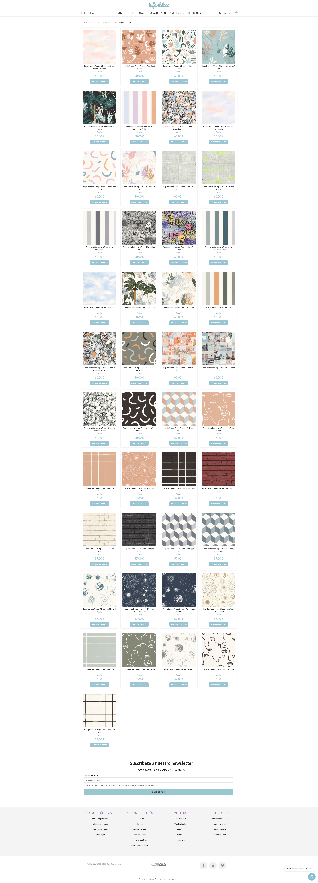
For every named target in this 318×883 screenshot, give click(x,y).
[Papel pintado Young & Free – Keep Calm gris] (99, 650)
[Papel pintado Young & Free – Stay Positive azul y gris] (218, 228)
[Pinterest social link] (222, 865)
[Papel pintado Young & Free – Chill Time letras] (218, 167)
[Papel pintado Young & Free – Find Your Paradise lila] (218, 107)
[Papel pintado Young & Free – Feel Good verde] (179, 47)
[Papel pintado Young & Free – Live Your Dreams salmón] (139, 469)
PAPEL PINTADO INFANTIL (99, 22)
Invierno (180, 834)
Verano (180, 829)
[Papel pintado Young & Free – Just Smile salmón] (218, 409)
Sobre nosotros (140, 840)
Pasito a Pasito (220, 829)
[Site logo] (159, 5)
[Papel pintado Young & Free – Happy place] (218, 348)
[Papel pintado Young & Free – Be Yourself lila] (139, 167)
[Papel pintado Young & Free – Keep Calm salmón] (99, 469)
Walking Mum (220, 824)
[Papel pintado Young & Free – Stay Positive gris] (99, 228)
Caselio (99, 72)
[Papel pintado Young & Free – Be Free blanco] (99, 529)
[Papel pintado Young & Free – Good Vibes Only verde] (139, 348)
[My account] (220, 13)
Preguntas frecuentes (140, 845)
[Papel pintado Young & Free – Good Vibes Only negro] (139, 409)
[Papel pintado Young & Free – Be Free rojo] (218, 469)
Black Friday (180, 818)
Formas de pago (140, 829)
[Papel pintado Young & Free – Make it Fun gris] (139, 228)
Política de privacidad (100, 818)
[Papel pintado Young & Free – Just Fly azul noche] (179, 590)
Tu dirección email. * (91, 775)
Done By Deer (220, 834)
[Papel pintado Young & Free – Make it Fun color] (179, 228)
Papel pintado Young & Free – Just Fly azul (99, 609)
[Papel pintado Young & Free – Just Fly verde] (179, 650)
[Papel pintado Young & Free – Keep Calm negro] (179, 469)
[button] (99, 81)
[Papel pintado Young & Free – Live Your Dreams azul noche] (139, 590)
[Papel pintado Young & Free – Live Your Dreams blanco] (218, 590)
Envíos (140, 824)
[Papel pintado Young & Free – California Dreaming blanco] (99, 409)
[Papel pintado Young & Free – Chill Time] (179, 167)
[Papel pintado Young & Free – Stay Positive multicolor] (139, 107)
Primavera (180, 840)
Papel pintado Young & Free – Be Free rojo (218, 488)
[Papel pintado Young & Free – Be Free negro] (139, 529)
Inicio (83, 22)
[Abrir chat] (312, 877)
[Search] (225, 13)
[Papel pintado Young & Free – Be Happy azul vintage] (218, 529)
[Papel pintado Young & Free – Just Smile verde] (139, 650)
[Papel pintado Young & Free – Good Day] (179, 348)
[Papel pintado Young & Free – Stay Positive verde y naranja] (218, 288)
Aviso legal (100, 834)
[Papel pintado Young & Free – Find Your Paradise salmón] (99, 47)
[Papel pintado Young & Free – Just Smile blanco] (218, 650)
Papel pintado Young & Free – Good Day (178, 368)
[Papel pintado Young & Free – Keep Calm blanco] (99, 710)
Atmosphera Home (220, 818)
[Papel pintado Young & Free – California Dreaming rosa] (179, 107)
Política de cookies (100, 824)
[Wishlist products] (230, 13)
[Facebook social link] (203, 865)
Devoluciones (140, 834)
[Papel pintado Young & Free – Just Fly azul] (99, 590)
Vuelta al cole (180, 824)
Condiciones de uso (100, 829)
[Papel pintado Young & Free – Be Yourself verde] (179, 288)
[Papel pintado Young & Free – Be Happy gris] (179, 529)
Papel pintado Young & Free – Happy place (218, 368)
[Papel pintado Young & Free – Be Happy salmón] (179, 409)
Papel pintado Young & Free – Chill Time (178, 187)
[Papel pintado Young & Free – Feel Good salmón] (139, 47)
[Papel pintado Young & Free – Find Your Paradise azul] (99, 288)
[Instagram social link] (213, 865)
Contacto (140, 818)
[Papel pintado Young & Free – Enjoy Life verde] (139, 288)
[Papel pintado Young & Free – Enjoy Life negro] (99, 107)
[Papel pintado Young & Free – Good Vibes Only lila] (99, 167)
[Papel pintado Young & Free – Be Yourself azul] (218, 47)
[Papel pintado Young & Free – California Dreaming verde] (99, 348)
